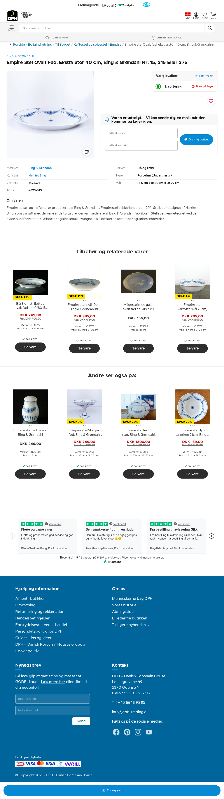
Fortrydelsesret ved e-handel (41, 625)
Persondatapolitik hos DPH (39, 631)
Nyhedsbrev (28, 665)
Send (81, 721)
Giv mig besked (199, 139)
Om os (118, 589)
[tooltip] (30, 306)
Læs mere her (53, 682)
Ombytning (25, 605)
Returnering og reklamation (39, 612)
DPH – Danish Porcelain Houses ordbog (50, 644)
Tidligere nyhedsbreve (132, 625)
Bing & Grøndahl (40, 168)
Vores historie (124, 605)
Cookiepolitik (27, 651)
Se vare (30, 347)
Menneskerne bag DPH (132, 598)
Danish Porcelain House (25, 15)
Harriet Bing (37, 175)
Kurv (213, 18)
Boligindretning (40, 44)
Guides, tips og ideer (33, 638)
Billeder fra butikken (129, 618)
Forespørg (114, 790)
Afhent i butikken (30, 598)
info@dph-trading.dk (130, 712)
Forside (19, 44)
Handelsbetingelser (32, 618)
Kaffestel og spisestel (90, 44)
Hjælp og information (37, 589)
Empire (115, 44)
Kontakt (120, 665)
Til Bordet (62, 44)
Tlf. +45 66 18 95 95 (128, 702)
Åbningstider (123, 612)
